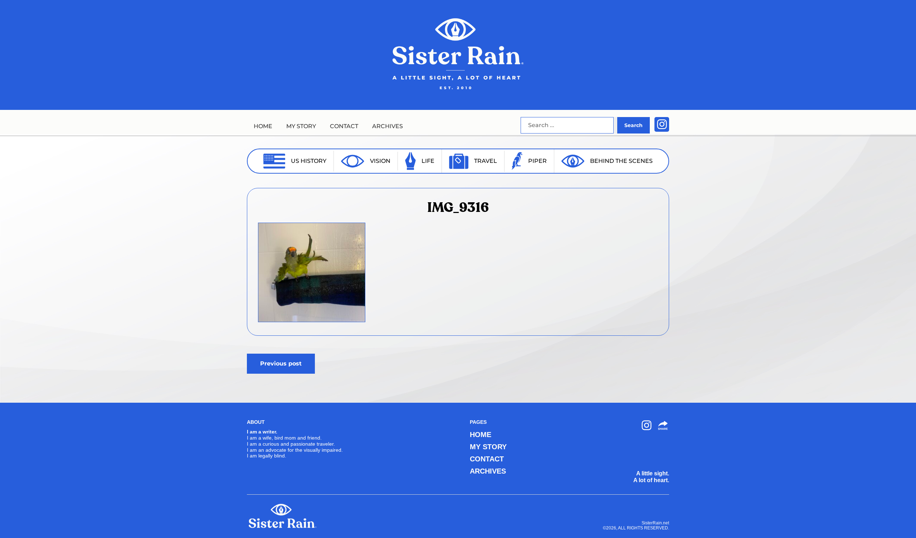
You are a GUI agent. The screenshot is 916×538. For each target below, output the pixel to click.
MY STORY (301, 126)
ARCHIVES (387, 126)
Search (633, 125)
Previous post (281, 363)
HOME (263, 126)
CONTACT (344, 126)
